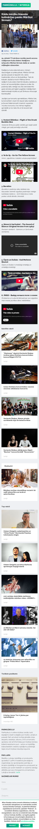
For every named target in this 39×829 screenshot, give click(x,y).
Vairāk (18, 772)
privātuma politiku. (28, 821)
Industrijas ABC (8, 721)
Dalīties (6, 51)
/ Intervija (24, 5)
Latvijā (5, 361)
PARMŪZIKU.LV (10, 5)
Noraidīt (26, 825)
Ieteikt (15, 51)
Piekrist (12, 825)
